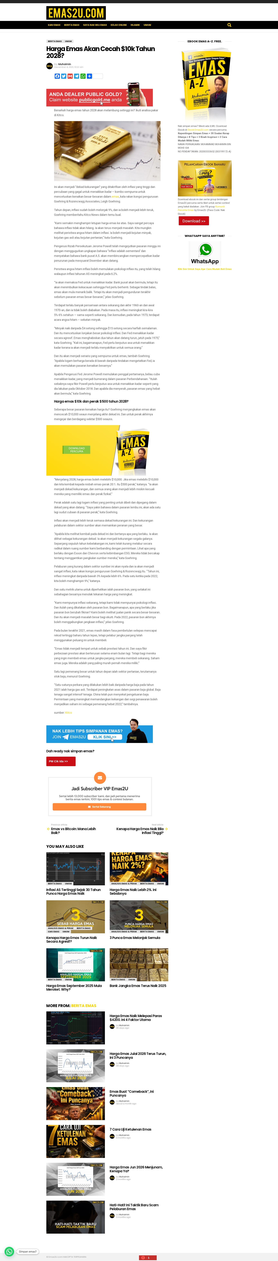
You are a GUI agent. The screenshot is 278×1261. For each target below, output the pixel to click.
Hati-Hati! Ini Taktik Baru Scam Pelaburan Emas (134, 1207)
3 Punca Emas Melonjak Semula (135, 937)
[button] (9, 1251)
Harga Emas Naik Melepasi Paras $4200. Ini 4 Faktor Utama (136, 1018)
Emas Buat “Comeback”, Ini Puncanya (132, 1093)
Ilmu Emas (54, 25)
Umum (147, 25)
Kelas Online (119, 25)
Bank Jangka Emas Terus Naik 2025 (138, 985)
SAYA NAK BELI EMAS (95, 25)
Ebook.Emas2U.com (198, 129)
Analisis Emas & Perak (124, 883)
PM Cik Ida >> (58, 761)
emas (115, 196)
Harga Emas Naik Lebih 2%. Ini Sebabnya (133, 891)
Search (229, 25)
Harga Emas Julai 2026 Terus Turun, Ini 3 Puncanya (138, 1055)
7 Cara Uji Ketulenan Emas (130, 1129)
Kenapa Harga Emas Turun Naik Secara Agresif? (71, 939)
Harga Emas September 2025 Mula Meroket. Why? (74, 987)
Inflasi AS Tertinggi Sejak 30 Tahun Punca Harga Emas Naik (73, 891)
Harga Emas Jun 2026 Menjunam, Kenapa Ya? (136, 1169)
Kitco (68, 712)
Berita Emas (71, 25)
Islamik (135, 25)
